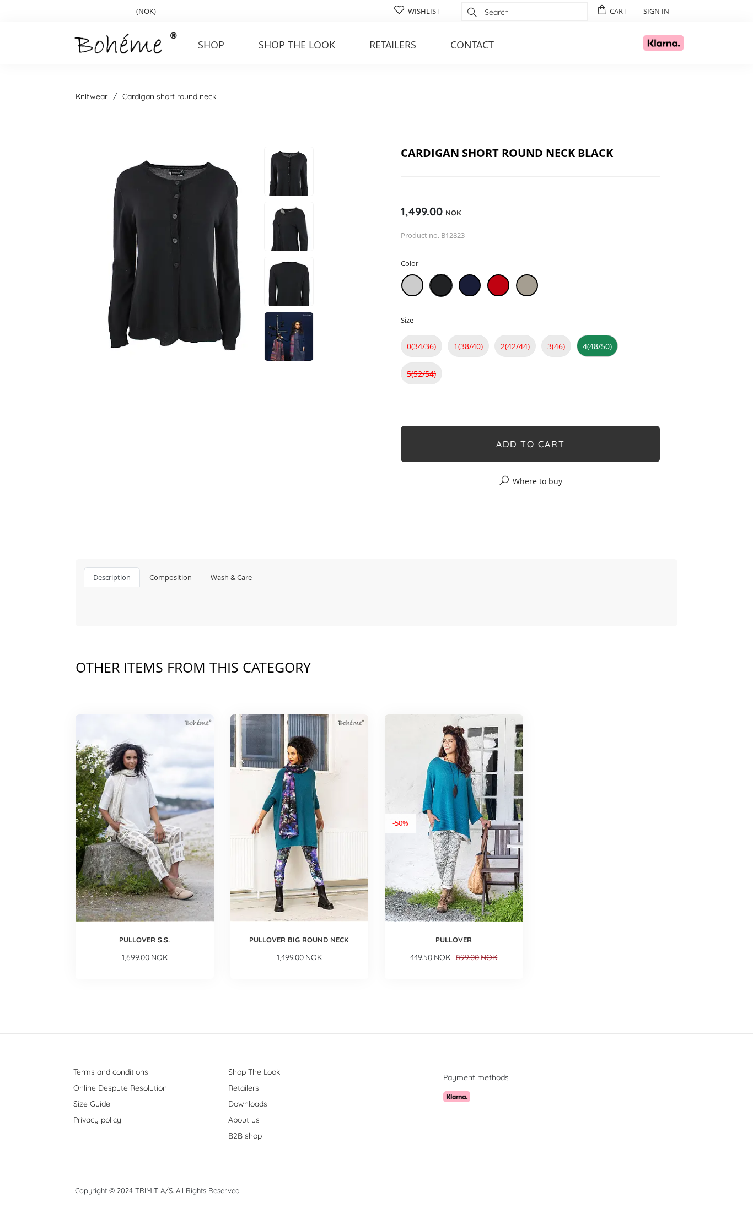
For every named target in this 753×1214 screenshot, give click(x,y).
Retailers (392, 44)
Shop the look (297, 44)
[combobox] (524, 11)
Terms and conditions (110, 1072)
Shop (211, 44)
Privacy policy (97, 1120)
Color (409, 263)
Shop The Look (254, 1072)
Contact (472, 44)
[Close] (582, 125)
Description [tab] (112, 577)
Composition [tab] (170, 577)
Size (407, 320)
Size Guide (91, 1104)
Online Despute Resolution (120, 1088)
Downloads (247, 1104)
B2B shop (245, 1136)
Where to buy (537, 481)
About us (244, 1120)
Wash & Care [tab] (231, 577)
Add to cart (530, 443)
